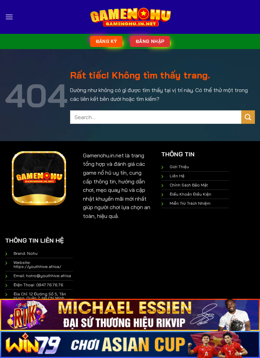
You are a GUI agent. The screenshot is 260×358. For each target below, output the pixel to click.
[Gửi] (248, 117)
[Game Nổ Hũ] (130, 17)
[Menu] (9, 16)
